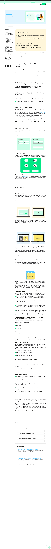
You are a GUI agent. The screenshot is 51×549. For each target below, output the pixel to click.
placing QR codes (25, 176)
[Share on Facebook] (9, 66)
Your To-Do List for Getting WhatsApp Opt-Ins (9, 51)
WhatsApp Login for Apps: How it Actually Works (25, 462)
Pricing (26, 3)
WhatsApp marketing (33, 60)
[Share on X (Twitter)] (5, 66)
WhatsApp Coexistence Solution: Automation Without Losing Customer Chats (29, 458)
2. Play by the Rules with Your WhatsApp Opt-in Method (8, 54)
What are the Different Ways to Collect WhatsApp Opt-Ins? (9, 34)
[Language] (47, 4)
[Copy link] (10, 66)
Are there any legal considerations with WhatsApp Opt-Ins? (26, 433)
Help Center (5, 0)
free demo (18, 422)
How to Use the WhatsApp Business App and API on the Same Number (28, 449)
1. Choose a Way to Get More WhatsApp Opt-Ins (8, 53)
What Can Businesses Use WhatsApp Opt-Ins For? (9, 32)
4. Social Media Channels (8, 39)
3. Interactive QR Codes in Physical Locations (9, 38)
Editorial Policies (21, 20)
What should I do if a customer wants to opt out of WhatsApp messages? (27, 440)
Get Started (9, 61)
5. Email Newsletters (8, 40)
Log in (46, 0)
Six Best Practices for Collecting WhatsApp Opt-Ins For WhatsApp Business (8, 48)
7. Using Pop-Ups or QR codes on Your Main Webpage (9, 42)
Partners (9, 0)
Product (14, 3)
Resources (21, 3)
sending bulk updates (43, 112)
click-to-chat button (25, 256)
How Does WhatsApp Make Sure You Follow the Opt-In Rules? (8, 57)
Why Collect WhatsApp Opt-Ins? (8, 33)
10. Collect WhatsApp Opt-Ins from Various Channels (9, 46)
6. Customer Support (8, 41)
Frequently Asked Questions (8, 59)
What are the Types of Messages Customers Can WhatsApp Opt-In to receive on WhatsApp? (9, 50)
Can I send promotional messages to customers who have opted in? (27, 438)
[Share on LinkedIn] (7, 66)
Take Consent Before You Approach (8, 58)
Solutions (10, 3)
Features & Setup (11, 26)
